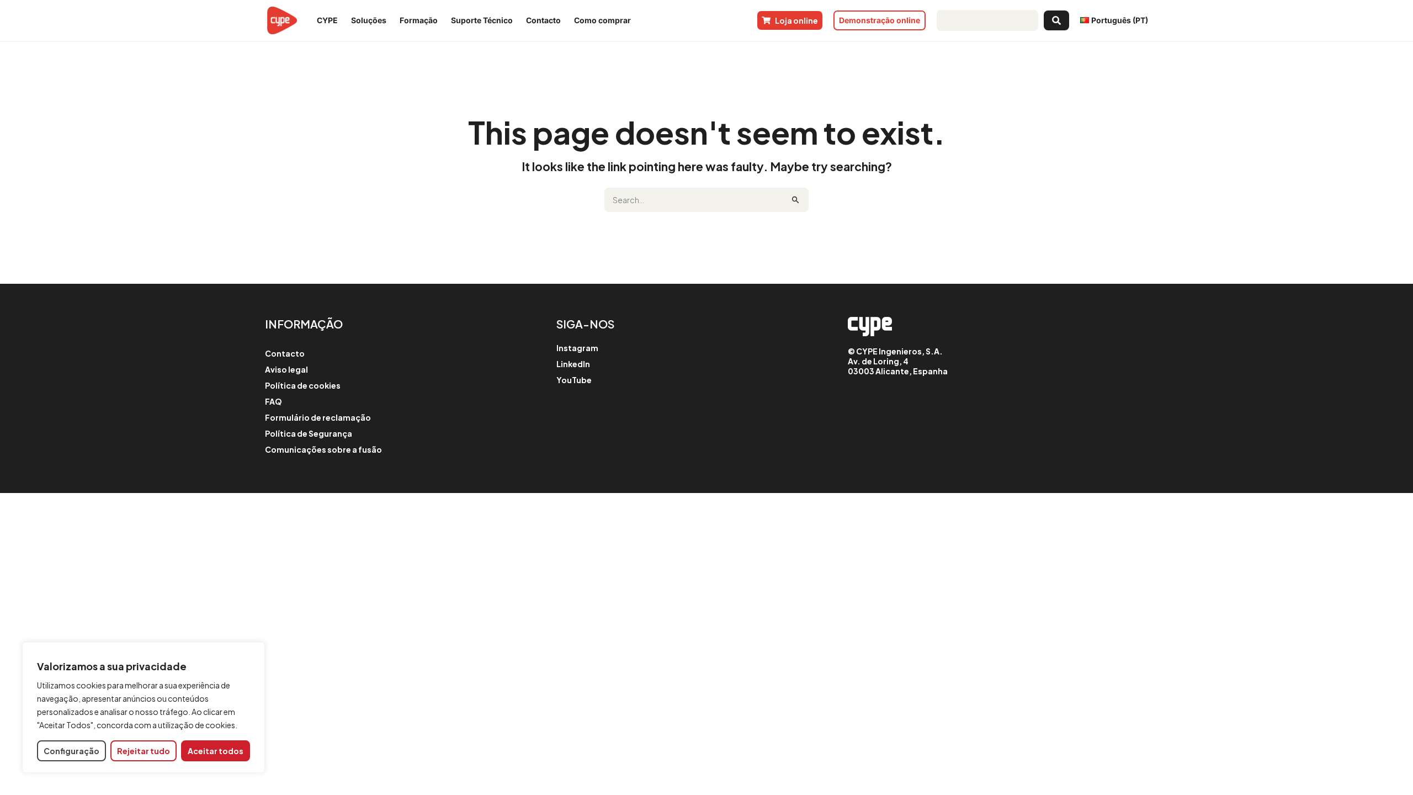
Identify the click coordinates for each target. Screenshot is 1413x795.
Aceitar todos (215, 751)
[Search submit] (1056, 20)
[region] (143, 707)
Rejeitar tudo (143, 751)
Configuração (71, 751)
